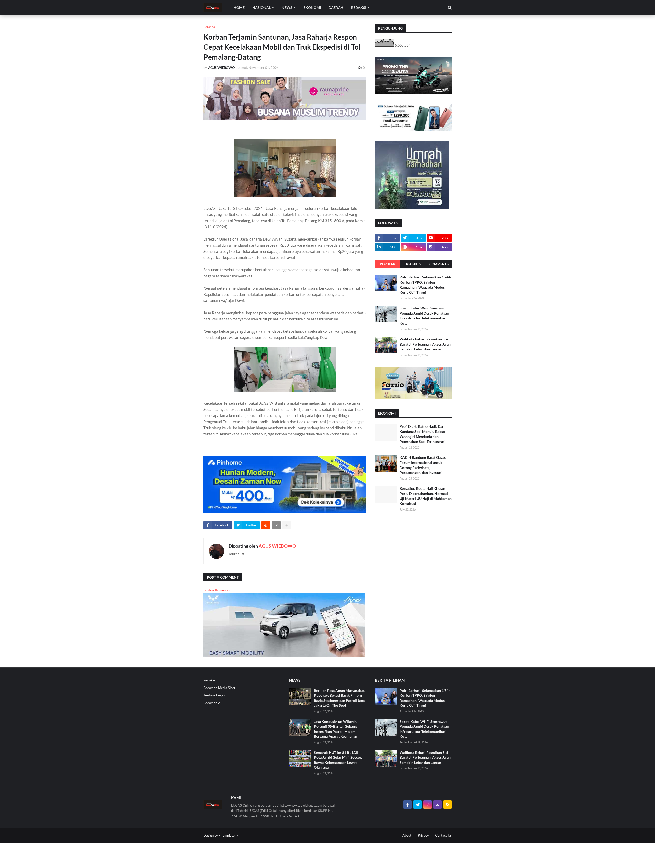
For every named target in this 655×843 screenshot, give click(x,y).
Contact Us (443, 835)
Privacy (423, 835)
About (406, 835)
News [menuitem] (287, 7)
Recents (413, 264)
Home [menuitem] (239, 7)
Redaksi (209, 680)
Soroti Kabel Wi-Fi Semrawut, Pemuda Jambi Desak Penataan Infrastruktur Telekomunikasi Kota (424, 315)
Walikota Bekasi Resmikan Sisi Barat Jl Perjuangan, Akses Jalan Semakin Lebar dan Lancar (425, 344)
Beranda (209, 27)
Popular (387, 264)
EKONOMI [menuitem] (312, 7)
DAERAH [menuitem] (336, 7)
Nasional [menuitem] (261, 7)
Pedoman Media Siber (219, 688)
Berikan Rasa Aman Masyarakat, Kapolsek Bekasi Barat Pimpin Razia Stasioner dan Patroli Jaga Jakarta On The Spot (339, 698)
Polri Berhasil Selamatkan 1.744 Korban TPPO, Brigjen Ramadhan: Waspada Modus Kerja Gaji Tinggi (425, 284)
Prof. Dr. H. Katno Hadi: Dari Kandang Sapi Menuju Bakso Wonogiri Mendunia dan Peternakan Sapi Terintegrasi (422, 434)
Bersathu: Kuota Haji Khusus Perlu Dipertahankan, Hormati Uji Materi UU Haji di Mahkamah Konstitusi (426, 496)
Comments (439, 264)
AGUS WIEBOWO (277, 546)
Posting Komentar (216, 590)
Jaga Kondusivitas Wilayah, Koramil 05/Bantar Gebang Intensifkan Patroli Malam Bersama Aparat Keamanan (335, 729)
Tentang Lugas (214, 695)
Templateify (229, 835)
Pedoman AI (212, 703)
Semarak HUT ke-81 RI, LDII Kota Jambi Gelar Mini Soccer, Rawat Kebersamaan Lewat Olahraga (338, 760)
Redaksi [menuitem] (358, 7)
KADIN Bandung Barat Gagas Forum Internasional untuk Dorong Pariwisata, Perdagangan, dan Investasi (423, 465)
